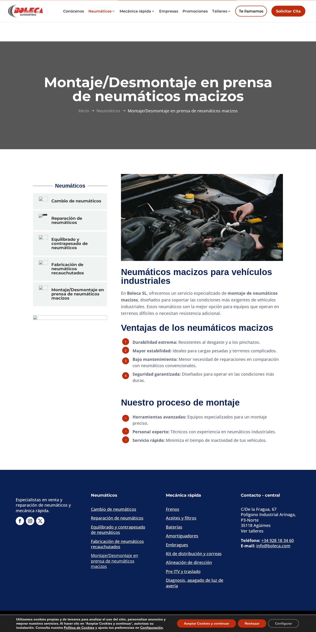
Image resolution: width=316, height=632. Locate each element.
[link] (25, 10)
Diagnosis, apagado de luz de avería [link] (194, 582)
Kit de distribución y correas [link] (194, 553)
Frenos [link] (172, 509)
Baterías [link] (174, 527)
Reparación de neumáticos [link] (117, 518)
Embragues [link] (177, 545)
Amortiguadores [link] (182, 536)
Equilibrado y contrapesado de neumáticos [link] (118, 529)
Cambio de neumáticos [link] (113, 509)
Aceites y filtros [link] (181, 518)
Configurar (283, 623)
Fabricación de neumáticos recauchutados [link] (117, 544)
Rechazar (252, 623)
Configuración (151, 627)
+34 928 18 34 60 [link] (277, 540)
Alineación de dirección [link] (189, 562)
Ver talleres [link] (252, 531)
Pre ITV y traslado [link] (183, 571)
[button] (288, 11)
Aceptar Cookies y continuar (206, 623)
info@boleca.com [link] (273, 545)
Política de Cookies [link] (79, 627)
